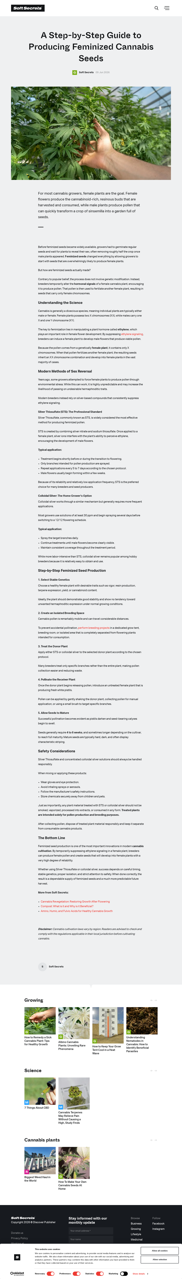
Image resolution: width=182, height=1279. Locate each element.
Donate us (17, 1233)
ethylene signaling (132, 334)
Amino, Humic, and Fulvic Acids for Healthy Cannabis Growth (77, 911)
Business (136, 1223)
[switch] (76, 1274)
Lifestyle (136, 1234)
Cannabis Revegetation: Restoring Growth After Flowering (75, 901)
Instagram (158, 1229)
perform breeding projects (94, 628)
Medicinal (137, 1239)
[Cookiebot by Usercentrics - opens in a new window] (17, 1274)
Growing (33, 1000)
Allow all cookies (160, 1251)
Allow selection (160, 1259)
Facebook (158, 1223)
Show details (139, 1274)
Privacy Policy (19, 1238)
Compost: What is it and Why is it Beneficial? (67, 906)
